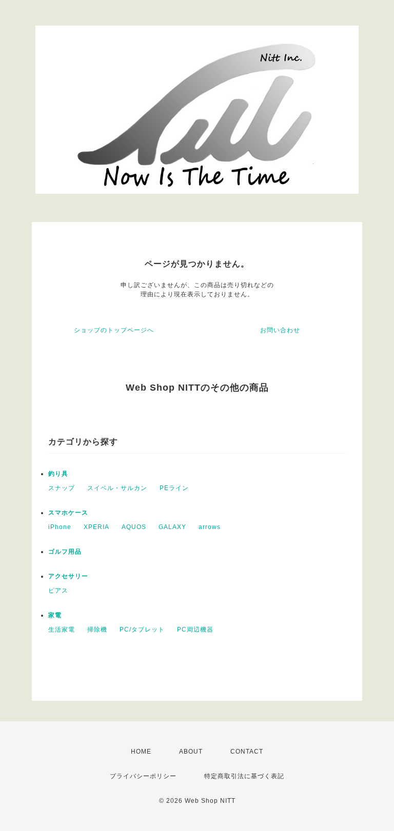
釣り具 (58, 473)
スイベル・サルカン (117, 488)
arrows (210, 527)
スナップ (61, 488)
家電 (55, 615)
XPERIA (96, 527)
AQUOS (134, 527)
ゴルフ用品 (65, 551)
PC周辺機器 (195, 629)
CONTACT (246, 751)
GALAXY (172, 527)
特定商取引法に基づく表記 (244, 776)
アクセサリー (68, 576)
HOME (141, 751)
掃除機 (97, 629)
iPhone (59, 527)
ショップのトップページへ (114, 330)
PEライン (174, 488)
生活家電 (61, 629)
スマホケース (68, 512)
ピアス (58, 590)
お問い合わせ (280, 330)
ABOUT (191, 751)
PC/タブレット (142, 629)
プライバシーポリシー (143, 776)
